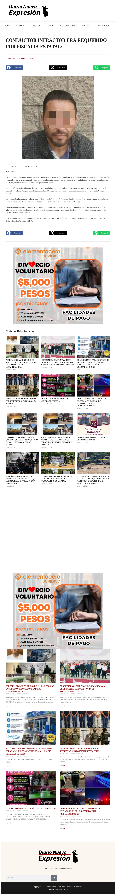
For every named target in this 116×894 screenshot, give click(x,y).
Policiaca (11, 58)
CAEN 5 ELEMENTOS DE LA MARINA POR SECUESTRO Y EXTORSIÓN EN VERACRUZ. (21, 401)
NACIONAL (86, 26)
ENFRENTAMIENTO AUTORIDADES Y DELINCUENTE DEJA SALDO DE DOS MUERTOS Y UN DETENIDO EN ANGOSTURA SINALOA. (93, 480)
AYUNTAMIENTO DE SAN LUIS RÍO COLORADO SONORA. (92, 438)
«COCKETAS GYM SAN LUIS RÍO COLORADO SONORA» (55, 400)
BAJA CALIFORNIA (67, 26)
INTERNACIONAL (104, 26)
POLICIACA (35, 26)
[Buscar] (54, 878)
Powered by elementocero (58, 889)
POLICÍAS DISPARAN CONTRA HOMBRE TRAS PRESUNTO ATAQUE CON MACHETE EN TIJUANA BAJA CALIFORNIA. (21, 480)
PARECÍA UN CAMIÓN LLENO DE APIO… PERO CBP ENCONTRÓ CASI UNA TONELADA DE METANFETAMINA (21, 363)
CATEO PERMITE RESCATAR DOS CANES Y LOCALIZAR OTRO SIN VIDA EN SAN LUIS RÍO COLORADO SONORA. (22, 441)
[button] (14, 67)
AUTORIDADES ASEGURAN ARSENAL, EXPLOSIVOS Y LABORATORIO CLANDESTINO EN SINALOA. (57, 478)
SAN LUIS (20, 26)
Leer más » (9, 706)
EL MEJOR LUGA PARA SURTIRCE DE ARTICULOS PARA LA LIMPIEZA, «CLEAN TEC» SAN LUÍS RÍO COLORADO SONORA (93, 363)
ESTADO (50, 26)
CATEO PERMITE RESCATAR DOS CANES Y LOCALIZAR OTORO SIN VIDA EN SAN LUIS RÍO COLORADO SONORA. (56, 441)
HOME (7, 26)
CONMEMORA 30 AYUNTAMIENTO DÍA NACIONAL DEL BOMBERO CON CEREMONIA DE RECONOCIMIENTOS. (57, 362)
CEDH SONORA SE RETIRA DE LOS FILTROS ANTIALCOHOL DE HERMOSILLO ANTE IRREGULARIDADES (92, 402)
